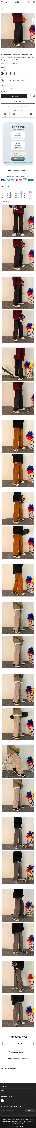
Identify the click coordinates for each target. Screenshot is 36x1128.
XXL (14, 80)
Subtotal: (3, 91)
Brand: (2, 63)
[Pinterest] (2, 1100)
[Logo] (18, 2)
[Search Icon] (7, 2)
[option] (18, 30)
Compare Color (30, 45)
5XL (27, 80)
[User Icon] (29, 2)
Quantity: (3, 85)
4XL (23, 80)
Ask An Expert (24, 170)
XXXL (18, 80)
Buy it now (18, 101)
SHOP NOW (18, 158)
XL (10, 80)
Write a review (18, 1043)
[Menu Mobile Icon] (2, 2)
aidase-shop (14, 63)
